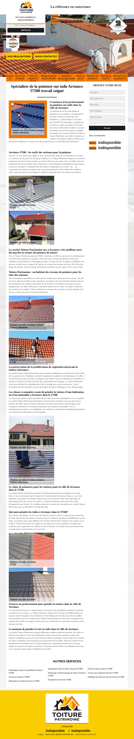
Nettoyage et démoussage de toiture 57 (66, 78)
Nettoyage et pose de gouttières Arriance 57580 (26, 671)
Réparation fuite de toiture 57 (93, 77)
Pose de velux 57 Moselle (20, 77)
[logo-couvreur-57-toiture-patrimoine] (26, 7)
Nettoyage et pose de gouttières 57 (120, 77)
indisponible (71, 16)
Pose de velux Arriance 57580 (100, 669)
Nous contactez (46, 56)
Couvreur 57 (10, 77)
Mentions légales (86, 734)
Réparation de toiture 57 (106, 77)
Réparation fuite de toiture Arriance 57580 (65, 669)
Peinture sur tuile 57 (80, 77)
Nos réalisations (19, 56)
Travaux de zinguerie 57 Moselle (33, 78)
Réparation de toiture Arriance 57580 (24, 681)
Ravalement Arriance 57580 (59, 680)
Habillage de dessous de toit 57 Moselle (49, 77)
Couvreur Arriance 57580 (19, 677)
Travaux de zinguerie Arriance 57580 (103, 673)
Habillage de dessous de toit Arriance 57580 (106, 677)
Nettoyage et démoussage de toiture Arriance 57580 (67, 674)
